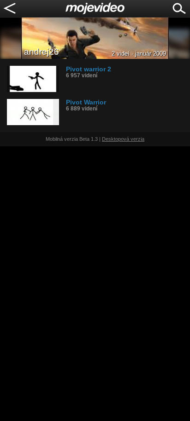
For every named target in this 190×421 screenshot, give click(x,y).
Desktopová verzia (123, 139)
